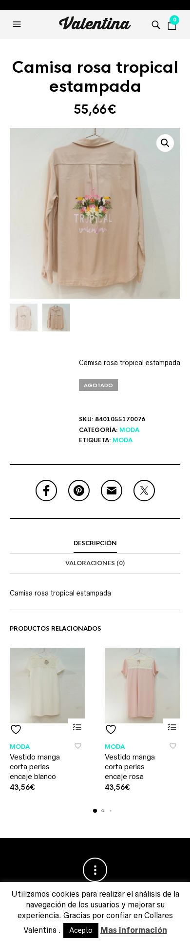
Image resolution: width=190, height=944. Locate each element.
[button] (18, 24)
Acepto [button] (81, 930)
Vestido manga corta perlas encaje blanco (35, 766)
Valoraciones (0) (95, 563)
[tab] (95, 544)
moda (123, 440)
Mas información (133, 929)
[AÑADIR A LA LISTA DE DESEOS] (47, 729)
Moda (129, 430)
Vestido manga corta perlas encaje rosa (130, 766)
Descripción (95, 543)
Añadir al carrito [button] (76, 727)
